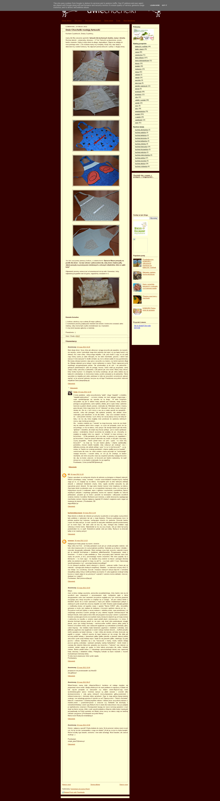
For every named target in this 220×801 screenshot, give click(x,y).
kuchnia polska (140, 158)
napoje (137, 77)
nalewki (137, 75)
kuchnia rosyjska (140, 161)
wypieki (137, 114)
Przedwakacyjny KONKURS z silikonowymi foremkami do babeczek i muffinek (149, 263)
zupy (136, 123)
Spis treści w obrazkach (93, 20)
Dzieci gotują (108, 20)
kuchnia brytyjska (141, 138)
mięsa (137, 72)
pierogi (137, 89)
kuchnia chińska (140, 144)
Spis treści (78, 20)
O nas (118, 20)
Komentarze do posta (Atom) (80, 789)
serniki (137, 103)
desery (137, 63)
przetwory (138, 94)
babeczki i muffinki (141, 46)
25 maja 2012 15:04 (83, 667)
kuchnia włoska (140, 163)
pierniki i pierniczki (141, 86)
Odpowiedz (71, 383)
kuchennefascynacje (75, 513)
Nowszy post (66, 784)
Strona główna (66, 20)
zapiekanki (138, 120)
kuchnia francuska (141, 146)
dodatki (137, 66)
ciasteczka (138, 55)
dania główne (139, 58)
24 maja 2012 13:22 (81, 540)
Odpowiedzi (74, 388)
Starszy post (124, 784)
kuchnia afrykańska (141, 130)
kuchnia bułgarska (141, 141)
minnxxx (71, 540)
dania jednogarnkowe (142, 60)
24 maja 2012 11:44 (89, 513)
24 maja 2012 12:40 (84, 392)
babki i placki (139, 49)
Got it (164, 5)
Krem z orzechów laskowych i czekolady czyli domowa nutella (150, 286)
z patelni (138, 117)
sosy (136, 106)
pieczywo (138, 83)
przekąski (138, 91)
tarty (136, 108)
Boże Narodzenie (129, 20)
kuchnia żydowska (141, 166)
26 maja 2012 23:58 (83, 725)
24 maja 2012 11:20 (77, 474)
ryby (136, 97)
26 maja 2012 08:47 (83, 682)
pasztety (138, 80)
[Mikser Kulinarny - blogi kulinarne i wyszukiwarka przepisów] (140, 235)
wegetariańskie (140, 111)
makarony (138, 69)
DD (69, 474)
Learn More (155, 5)
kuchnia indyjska (140, 152)
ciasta (137, 52)
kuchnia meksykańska (142, 155)
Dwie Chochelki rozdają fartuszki (83, 30)
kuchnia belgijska (141, 135)
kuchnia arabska (140, 132)
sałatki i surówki (140, 100)
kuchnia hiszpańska (141, 149)
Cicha (75, 392)
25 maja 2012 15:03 (83, 588)
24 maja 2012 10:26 (83, 347)
